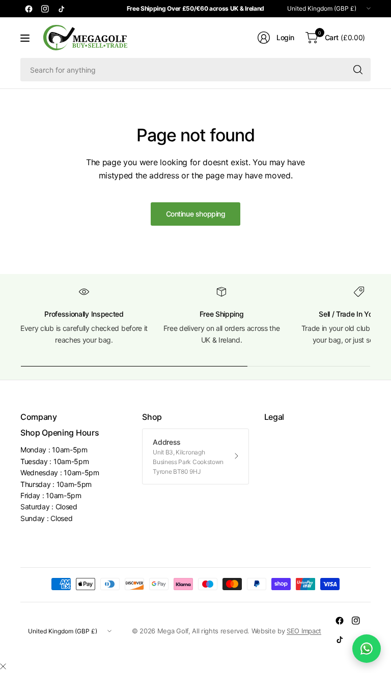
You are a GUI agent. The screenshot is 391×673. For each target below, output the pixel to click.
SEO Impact (304, 631)
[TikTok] (61, 9)
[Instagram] (45, 9)
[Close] (3, 666)
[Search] (358, 69)
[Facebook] (28, 9)
